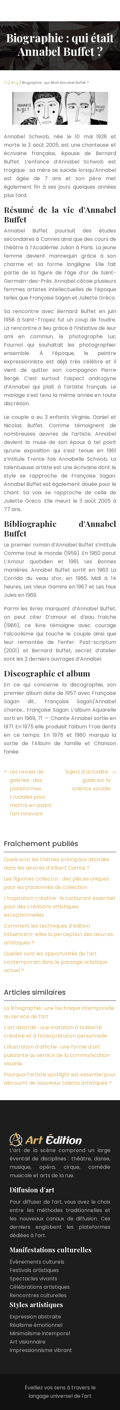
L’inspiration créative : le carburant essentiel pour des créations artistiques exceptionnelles (59, 906)
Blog (15, 82)
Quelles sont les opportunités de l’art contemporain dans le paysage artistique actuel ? (56, 962)
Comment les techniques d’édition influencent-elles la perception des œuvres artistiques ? (58, 934)
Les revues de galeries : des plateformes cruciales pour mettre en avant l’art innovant (31, 792)
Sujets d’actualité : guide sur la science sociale (87, 780)
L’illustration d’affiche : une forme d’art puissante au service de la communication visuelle (56, 1055)
